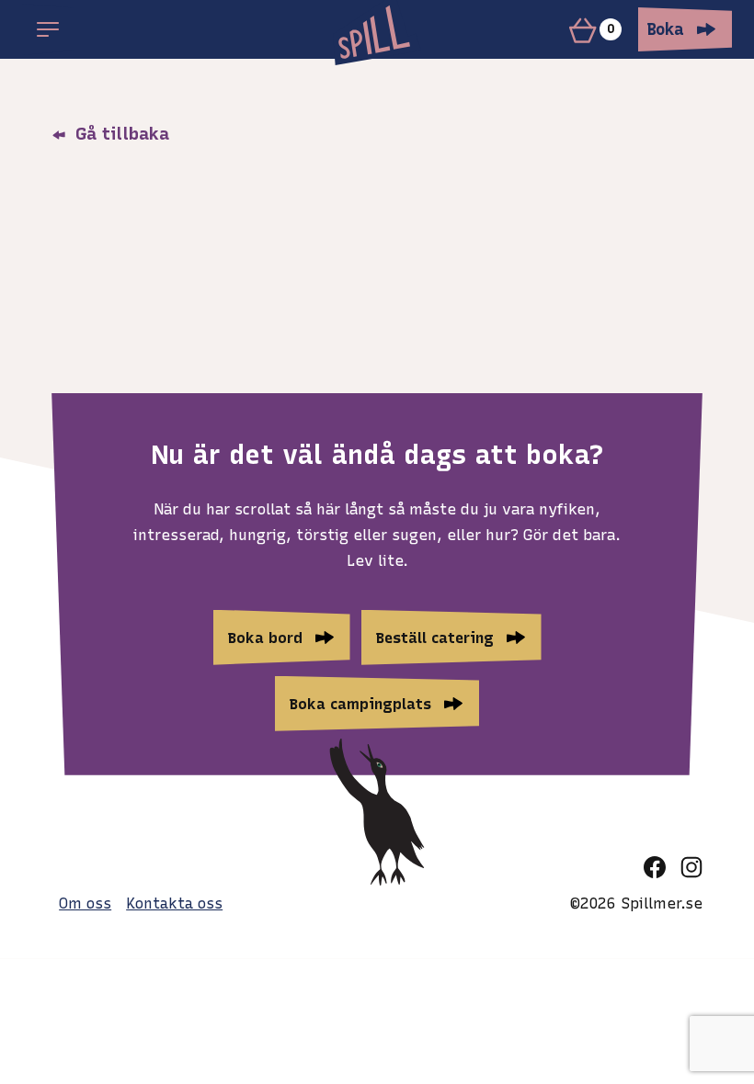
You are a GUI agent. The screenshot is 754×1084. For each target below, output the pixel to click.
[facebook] (654, 867)
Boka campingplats (360, 703)
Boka (665, 29)
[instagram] (691, 867)
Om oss (85, 903)
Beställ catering (435, 637)
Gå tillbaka (119, 133)
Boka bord (265, 637)
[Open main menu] (48, 29)
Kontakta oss (174, 903)
